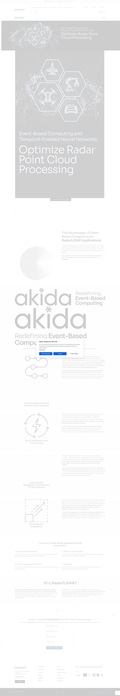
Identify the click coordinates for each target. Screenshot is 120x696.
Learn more (42, 349)
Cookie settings (74, 353)
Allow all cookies (46, 353)
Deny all (60, 353)
